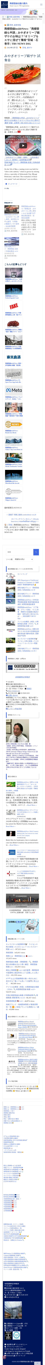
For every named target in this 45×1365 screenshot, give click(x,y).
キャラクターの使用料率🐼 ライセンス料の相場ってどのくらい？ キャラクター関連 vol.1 (22, 946)
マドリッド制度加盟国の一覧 (13, 1228)
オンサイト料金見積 (14, 709)
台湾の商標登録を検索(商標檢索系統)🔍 (16, 1261)
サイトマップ (22, 574)
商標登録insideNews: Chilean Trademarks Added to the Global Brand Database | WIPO (26, 1049)
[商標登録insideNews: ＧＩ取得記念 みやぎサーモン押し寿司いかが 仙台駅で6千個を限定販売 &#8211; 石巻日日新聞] (29, 220)
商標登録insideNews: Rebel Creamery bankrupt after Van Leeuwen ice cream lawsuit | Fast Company (27, 833)
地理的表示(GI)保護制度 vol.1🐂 (13, 1169)
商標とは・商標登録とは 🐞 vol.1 (19, 956)
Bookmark (9, 1356)
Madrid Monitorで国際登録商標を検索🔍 (16, 1267)
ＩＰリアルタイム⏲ (10, 1150)
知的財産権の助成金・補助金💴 (13, 1152)
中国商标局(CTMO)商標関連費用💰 (15, 1238)
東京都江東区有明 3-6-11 (15, 1288)
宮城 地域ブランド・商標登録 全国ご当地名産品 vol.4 (11, 249)
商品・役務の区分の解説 (11, 1119)
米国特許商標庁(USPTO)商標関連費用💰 (16, 1236)
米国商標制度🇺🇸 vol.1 (10, 1201)
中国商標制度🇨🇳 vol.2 (10, 1207)
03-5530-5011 (11, 1295)
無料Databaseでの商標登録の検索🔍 (15, 1253)
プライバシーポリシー (14, 1347)
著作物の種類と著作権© (11, 1177)
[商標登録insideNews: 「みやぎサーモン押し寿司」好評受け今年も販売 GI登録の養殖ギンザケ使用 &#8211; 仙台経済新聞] (11, 209)
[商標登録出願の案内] (4, 4)
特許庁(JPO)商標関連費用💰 (12, 1234)
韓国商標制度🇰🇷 (9, 1209)
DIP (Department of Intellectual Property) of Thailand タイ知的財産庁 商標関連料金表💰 (28, 582)
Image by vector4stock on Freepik (19, 1351)
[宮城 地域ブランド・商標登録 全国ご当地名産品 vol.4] (11, 241)
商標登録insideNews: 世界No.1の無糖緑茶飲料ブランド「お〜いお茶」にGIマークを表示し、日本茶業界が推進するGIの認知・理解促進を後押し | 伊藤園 (22, 786)
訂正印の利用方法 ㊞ (10, 1181)
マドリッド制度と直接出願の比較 (14, 1230)
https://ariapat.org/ (14, 691)
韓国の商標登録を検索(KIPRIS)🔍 (14, 1263)
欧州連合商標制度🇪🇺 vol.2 (12, 1197)
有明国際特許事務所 (22, 677)
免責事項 (9, 1344)
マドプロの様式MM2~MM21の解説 (14, 1226)
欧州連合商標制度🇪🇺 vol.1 (12, 1195)
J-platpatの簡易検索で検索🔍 (12, 1255)
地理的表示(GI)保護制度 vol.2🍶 (13, 1171)
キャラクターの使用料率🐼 (12, 1173)
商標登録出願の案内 (18, 3)
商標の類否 (7, 1115)
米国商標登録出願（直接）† (12, 1199)
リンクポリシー (21, 1344)
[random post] (11, 1023)
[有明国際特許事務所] (22, 667)
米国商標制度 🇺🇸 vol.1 (14, 1001)
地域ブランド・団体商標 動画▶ (13, 1167)
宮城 (24, 48)
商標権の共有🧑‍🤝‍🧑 (9, 1123)
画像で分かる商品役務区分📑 (13, 1121)
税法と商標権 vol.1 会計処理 (12, 1165)
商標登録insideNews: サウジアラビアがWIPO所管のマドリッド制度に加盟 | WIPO (28, 812)
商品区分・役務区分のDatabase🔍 (14, 1240)
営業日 (29, 689)
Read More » (32, 805)
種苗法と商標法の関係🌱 (11, 1179)
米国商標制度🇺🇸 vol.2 (10, 1203)
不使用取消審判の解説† (11, 1138)
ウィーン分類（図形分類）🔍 (13, 1269)
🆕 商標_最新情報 (13, 17)
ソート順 (9, 559)
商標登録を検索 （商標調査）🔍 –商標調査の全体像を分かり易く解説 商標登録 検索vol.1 (22, 964)
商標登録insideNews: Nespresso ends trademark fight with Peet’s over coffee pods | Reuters (27, 1035)
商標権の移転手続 (9, 1113)
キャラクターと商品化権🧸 (12, 1175)
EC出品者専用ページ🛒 (11, 1146)
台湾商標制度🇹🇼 (9, 1211)
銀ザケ (29, 48)
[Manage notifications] (4, 1357)
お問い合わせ (13, 695)
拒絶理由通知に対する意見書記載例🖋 (15, 1140)
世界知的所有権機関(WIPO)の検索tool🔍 (16, 1265)
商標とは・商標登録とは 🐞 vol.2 (14, 1109)
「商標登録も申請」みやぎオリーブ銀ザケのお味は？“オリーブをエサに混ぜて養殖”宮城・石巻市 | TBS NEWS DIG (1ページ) (22, 120)
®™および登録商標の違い (12, 1136)
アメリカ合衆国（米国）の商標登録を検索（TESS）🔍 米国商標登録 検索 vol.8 (28, 624)
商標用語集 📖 (8, 1148)
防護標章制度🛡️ (9, 1142)
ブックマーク (12, 184)
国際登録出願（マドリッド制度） (14, 1224)
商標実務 (9, 953)
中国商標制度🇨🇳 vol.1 (10, 1205)
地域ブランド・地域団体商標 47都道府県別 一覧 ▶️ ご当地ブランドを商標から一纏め (22, 1006)
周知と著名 (7, 1117)
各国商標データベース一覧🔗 (13, 1232)
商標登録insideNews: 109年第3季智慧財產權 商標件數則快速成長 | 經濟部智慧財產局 (28, 602)
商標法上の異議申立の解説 (12, 1144)
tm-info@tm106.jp (13, 1297)
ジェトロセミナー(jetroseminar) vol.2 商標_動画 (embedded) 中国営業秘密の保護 (28, 852)
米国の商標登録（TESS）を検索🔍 (14, 1257)
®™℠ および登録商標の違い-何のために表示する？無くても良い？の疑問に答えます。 (22, 980)
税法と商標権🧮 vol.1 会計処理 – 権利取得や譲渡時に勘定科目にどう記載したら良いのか (22, 972)
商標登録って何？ (9, 1111)
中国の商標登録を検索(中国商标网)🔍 (15, 1259)
